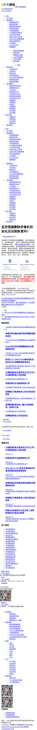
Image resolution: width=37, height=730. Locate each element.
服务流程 (12, 667)
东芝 (11, 653)
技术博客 (12, 670)
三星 (11, 651)
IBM (10, 643)
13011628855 (7, 421)
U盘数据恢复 (10, 545)
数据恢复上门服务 (15, 620)
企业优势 (12, 663)
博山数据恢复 (10, 547)
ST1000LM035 (10, 562)
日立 (11, 657)
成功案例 (9, 83)
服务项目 (8, 622)
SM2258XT (9, 535)
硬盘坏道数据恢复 (11, 563)
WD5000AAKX (10, 556)
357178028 (6, 439)
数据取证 (9, 67)
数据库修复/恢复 (15, 626)
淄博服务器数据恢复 (12, 717)
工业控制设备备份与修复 (18, 637)
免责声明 (12, 672)
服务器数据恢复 (10, 549)
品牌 (7, 641)
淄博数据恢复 (10, 541)
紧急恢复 (12, 618)
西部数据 (12, 649)
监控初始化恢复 (7, 298)
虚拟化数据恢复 (14, 628)
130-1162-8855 (7, 10)
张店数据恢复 (10, 531)
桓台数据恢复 (10, 554)
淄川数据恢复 (10, 568)
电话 (2, 577)
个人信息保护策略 (15, 680)
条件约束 (12, 678)
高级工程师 (4, 571)
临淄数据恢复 (10, 537)
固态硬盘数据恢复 (11, 533)
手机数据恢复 (14, 632)
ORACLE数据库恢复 (16, 630)
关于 (7, 659)
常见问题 (9, 115)
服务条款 (8, 676)
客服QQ (3, 602)
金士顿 (11, 647)
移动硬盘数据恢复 (11, 539)
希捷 (11, 655)
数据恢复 (9, 20)
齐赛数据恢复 (10, 552)
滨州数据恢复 (10, 543)
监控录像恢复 (17, 298)
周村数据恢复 (10, 560)
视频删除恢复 (26, 298)
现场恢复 (12, 614)
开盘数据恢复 (10, 529)
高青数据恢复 (10, 557)
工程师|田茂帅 (14, 682)
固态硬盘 (8, 565)
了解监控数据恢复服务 (22, 244)
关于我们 (9, 18)
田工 (28, 288)
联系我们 (9, 125)
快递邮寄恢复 (14, 616)
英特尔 (11, 645)
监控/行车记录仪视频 (16, 635)
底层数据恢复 (10, 713)
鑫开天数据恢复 (21, 302)
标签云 (11, 674)
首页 (7, 16)
